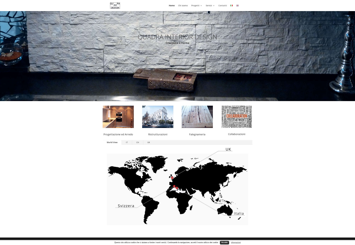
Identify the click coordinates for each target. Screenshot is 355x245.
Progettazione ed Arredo (118, 134)
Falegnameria (197, 134)
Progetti (195, 6)
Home (172, 6)
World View (112, 142)
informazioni (236, 242)
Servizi (209, 6)
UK (148, 142)
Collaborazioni (236, 134)
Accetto (224, 242)
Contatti (222, 6)
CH (137, 142)
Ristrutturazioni (157, 134)
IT (127, 142)
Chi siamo (183, 6)
